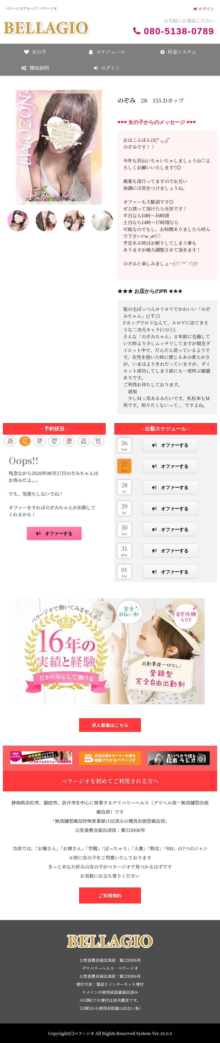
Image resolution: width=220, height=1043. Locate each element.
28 (124, 487)
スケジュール (110, 51)
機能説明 (39, 67)
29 (124, 508)
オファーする (174, 445)
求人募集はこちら (110, 725)
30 (124, 529)
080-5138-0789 (179, 31)
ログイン (206, 8)
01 (124, 571)
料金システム (182, 51)
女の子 (39, 51)
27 (124, 466)
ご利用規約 (110, 895)
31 (124, 550)
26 (124, 445)
